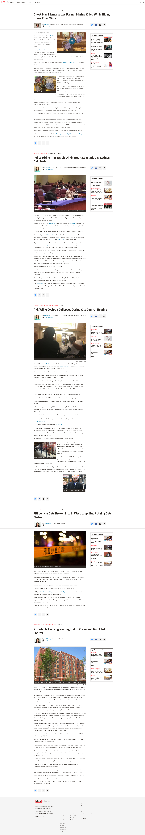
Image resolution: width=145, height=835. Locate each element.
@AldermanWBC (40, 421)
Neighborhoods (21, 2)
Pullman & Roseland (40, 153)
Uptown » (93, 53)
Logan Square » (95, 552)
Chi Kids (61, 808)
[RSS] (81, 814)
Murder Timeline (73, 814)
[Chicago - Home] (5, 2)
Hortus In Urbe (73, 812)
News (30, 2)
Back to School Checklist (75, 804)
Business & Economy (64, 806)
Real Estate (59, 624)
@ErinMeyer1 (47, 26)
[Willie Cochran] (74, 482)
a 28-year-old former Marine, (46, 50)
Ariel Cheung (47, 523)
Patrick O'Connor (64, 366)
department (72, 223)
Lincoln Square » (95, 37)
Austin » (93, 204)
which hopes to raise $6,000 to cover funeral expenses (70, 134)
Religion (61, 821)
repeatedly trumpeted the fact (54, 245)
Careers (92, 812)
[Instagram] (81, 812)
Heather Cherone (48, 167)
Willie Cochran (49, 364)
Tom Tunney (39, 283)
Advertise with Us (94, 806)
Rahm (39, 243)
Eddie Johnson (61, 239)
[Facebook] (81, 806)
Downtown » (94, 195)
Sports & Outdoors (63, 823)
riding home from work (69, 62)
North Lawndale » (95, 62)
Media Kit (93, 814)
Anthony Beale (52, 223)
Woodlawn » (94, 181)
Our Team (93, 810)
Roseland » (94, 329)
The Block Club (73, 810)
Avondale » (94, 45)
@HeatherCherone (48, 169)
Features (37, 2)
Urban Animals (63, 829)
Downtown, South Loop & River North (46, 305)
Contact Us (93, 808)
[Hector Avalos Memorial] (71, 41)
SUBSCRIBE (85, 818)
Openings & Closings (74, 815)
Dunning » (93, 561)
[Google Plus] (81, 810)
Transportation (63, 827)
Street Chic (72, 817)
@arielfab (46, 525)
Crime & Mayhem (61, 10)
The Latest (62, 825)
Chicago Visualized (74, 808)
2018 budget (50, 235)
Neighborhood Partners (96, 804)
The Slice (72, 819)
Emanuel (43, 243)
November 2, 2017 (60, 424)
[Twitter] (81, 804)
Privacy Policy (44, 828)
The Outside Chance (74, 806)
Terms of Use (38, 828)
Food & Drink (62, 814)
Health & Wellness (63, 815)
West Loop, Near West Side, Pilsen (45, 10)
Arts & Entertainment (64, 804)
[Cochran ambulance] (45, 449)
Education (62, 812)
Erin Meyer (47, 24)
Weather (61, 831)
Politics (58, 153)
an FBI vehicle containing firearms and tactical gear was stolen (55, 592)
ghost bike (50, 35)
